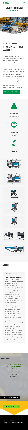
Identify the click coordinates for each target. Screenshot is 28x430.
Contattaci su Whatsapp (11, 406)
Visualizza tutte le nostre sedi (10, 397)
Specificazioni (8, 273)
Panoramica (7, 270)
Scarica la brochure (11, 92)
